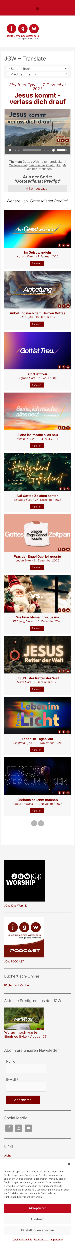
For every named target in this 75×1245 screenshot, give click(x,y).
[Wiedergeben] (10, 150)
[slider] (32, 150)
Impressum (57, 1239)
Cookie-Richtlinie (22, 1239)
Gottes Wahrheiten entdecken (43, 161)
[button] (69, 1164)
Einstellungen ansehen (37, 1230)
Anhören (36, 263)
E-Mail (12, 1079)
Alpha (7, 1155)
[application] (37, 150)
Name (10, 1061)
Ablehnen (37, 1219)
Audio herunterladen (37, 169)
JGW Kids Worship (15, 905)
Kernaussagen (39, 188)
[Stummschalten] (54, 150)
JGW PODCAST (14, 961)
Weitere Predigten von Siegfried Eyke (35, 165)
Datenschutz (41, 1239)
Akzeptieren (37, 1208)
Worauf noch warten (22, 1032)
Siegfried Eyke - (25, 1036)
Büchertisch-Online (16, 985)
